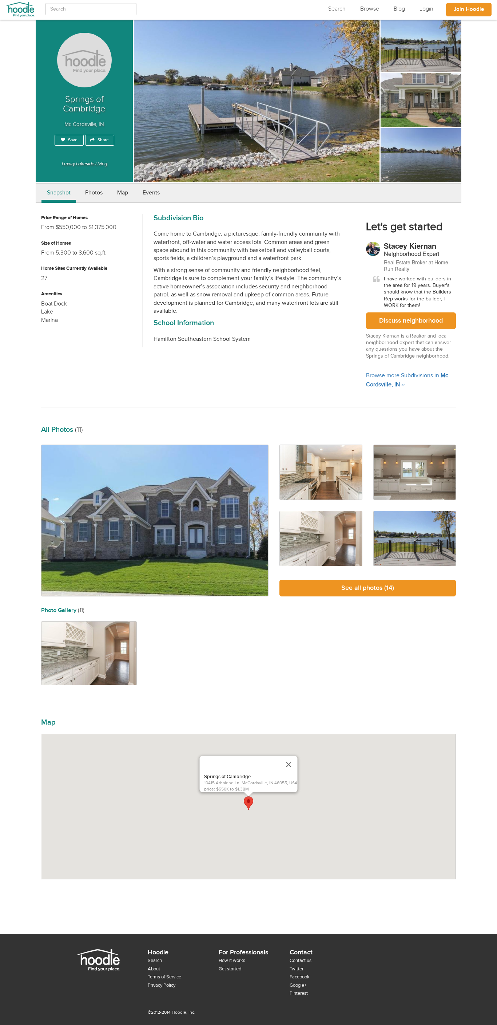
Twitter (296, 969)
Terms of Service (164, 977)
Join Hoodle (469, 9)
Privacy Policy (161, 985)
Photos (94, 192)
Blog (399, 8)
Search (337, 8)
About (154, 969)
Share (102, 140)
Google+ (298, 985)
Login (426, 8)
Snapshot (59, 192)
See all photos (367, 588)
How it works (232, 960)
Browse (369, 8)
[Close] (289, 764)
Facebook (300, 977)
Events (151, 192)
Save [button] (72, 140)
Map (122, 192)
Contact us (300, 960)
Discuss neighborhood (411, 320)
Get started (230, 969)
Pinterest (299, 993)
